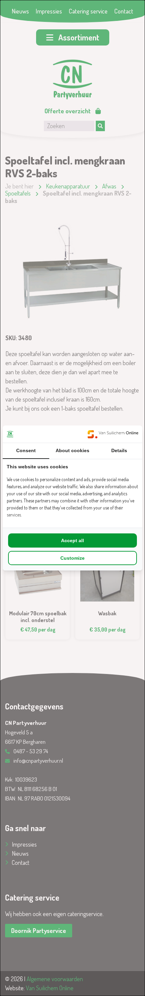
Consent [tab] (26, 450)
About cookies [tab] (72, 450)
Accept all (72, 540)
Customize (72, 558)
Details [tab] (119, 450)
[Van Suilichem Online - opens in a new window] (113, 434)
